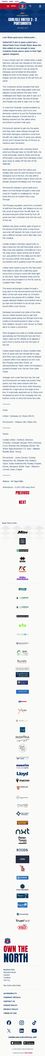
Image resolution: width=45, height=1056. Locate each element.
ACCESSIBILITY (10, 993)
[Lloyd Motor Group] (22, 774)
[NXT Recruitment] (22, 831)
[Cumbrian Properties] (22, 674)
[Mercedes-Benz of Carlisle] (22, 797)
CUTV (17, 1)
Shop (11, 1)
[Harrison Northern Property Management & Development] (22, 720)
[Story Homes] (22, 896)
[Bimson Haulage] (22, 634)
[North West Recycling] (22, 813)
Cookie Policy (10, 1005)
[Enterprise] (22, 550)
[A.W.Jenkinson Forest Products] (22, 607)
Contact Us (9, 1001)
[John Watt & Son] (22, 748)
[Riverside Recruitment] (22, 859)
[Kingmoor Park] (22, 758)
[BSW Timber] (22, 652)
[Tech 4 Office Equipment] (22, 905)
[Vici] (22, 927)
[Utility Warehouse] (22, 578)
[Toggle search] (30, 6)
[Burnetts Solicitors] (22, 662)
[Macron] (22, 781)
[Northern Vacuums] (22, 822)
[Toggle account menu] (40, 6)
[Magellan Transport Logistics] (22, 788)
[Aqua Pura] (22, 589)
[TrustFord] (22, 921)
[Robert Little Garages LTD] (22, 868)
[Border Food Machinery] (22, 643)
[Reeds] (22, 850)
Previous (22, 493)
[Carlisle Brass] (22, 668)
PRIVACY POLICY (10, 1009)
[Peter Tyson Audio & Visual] (22, 840)
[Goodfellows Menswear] (22, 691)
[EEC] (22, 682)
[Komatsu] (22, 766)
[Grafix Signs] (22, 711)
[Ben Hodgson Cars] (22, 616)
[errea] (22, 559)
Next (22, 502)
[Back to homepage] (22, 5)
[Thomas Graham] (22, 914)
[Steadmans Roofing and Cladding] (22, 877)
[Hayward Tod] (22, 729)
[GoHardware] (22, 701)
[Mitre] (22, 532)
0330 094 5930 (12, 985)
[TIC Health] (22, 569)
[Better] (22, 625)
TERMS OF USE (10, 1013)
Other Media (28, 1053)
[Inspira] (22, 738)
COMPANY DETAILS (12, 997)
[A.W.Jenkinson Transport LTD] (22, 598)
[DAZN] (22, 541)
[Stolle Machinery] (22, 887)
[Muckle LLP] (22, 805)
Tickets (5, 1)
